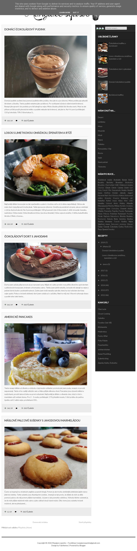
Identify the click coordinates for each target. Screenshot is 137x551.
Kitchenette (102, 327)
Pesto (100, 214)
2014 (103, 285)
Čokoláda (114, 227)
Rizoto (100, 153)
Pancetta (107, 211)
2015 (103, 280)
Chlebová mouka (126, 185)
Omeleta (129, 206)
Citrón (113, 188)
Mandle (130, 203)
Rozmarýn (102, 219)
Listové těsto (112, 203)
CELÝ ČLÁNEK (29, 121)
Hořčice (107, 193)
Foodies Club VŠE (105, 323)
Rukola (110, 219)
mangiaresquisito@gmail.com (88, 543)
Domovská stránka (40, 522)
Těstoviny (102, 167)
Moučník (101, 131)
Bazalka (101, 182)
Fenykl (105, 190)
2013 (103, 290)
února (105, 264)
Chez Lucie (102, 309)
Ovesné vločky (126, 208)
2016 (103, 275)
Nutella (122, 206)
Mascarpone (103, 206)
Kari (106, 195)
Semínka (122, 219)
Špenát (105, 229)
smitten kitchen (104, 349)
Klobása (115, 195)
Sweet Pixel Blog (104, 354)
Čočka (121, 227)
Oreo (108, 208)
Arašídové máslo (105, 180)
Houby (124, 190)
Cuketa (120, 188)
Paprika (115, 211)
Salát (100, 158)
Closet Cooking (104, 314)
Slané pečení (103, 162)
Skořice (130, 219)
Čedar (100, 227)
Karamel (101, 195)
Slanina (100, 221)
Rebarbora (115, 216)
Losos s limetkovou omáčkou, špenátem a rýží (38, 132)
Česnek (106, 227)
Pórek (100, 216)
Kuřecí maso (111, 201)
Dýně (126, 188)
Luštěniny (101, 122)
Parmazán (129, 211)
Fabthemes (64, 545)
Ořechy (101, 211)
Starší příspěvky (85, 522)
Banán (124, 180)
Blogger (83, 545)
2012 (103, 295)
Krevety (108, 198)
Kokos (121, 195)
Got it (76, 12)
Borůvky (110, 182)
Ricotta (123, 216)
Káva (120, 201)
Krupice (116, 198)
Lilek (131, 201)
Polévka (101, 144)
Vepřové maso (104, 224)
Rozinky (130, 216)
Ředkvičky (128, 227)
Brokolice (129, 182)
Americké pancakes (18, 316)
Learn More (64, 12)
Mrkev (117, 206)
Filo (109, 190)
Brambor (119, 182)
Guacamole (116, 190)
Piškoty (106, 214)
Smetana (108, 221)
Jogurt (130, 193)
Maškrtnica (102, 332)
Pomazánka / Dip (104, 149)
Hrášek (115, 193)
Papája (121, 211)
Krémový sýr (127, 198)
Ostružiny (115, 208)
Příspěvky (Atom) (25, 528)
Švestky (111, 229)
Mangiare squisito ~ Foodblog (64, 543)
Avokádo (117, 180)
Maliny (122, 203)
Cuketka (101, 318)
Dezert (100, 117)
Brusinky (101, 185)
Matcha (111, 206)
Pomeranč (122, 214)
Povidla (130, 214)
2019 (103, 242)
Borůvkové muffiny (116, 95)
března (105, 246)
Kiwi (110, 195)
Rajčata (107, 216)
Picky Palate (102, 341)
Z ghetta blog (103, 358)
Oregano (101, 208)
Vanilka (124, 221)
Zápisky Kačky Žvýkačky (107, 363)
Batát (130, 180)
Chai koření (109, 185)
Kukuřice (101, 201)
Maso (100, 126)
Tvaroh (116, 221)
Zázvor (130, 224)
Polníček (113, 214)
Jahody (123, 193)
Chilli (117, 185)
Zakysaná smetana (118, 224)
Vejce (131, 221)
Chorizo (101, 188)
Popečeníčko (103, 345)
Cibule (107, 188)
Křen (126, 201)
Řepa (100, 229)
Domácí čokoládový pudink (24, 29)
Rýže (116, 219)
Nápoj (100, 140)
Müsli (100, 135)
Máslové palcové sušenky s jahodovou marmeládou (42, 420)
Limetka (101, 203)
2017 (103, 270)
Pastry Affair (103, 336)
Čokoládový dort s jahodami (25, 236)
